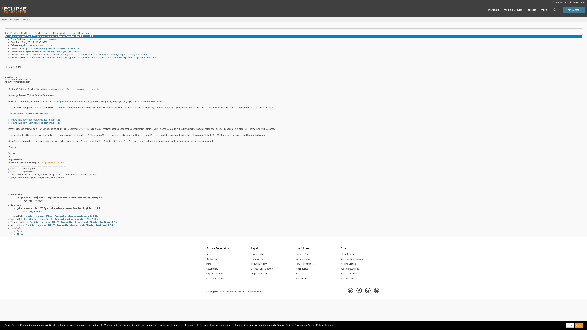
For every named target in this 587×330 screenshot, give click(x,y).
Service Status (348, 278)
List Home (85, 33)
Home (4, 20)
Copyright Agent (259, 264)
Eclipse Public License (262, 269)
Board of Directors (215, 278)
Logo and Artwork (214, 273)
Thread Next (46, 33)
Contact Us (212, 259)
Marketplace (302, 278)
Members (493, 9)
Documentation (303, 259)
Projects (531, 9)
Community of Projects (352, 259)
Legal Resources (259, 273)
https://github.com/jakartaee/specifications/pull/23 (34, 123)
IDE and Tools (347, 254)
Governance (212, 269)
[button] (555, 10)
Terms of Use (258, 259)
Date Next (21, 33)
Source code (26, 20)
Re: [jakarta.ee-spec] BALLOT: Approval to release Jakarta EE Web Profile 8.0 (63, 219)
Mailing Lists (302, 269)
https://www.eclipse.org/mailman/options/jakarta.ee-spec (57, 57)
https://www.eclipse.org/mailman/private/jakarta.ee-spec (51, 48)
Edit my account (560, 2)
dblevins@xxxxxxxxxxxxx (43, 39)
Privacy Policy (258, 254)
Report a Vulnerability (351, 273)
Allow (578, 325)
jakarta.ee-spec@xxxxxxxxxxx (37, 45)
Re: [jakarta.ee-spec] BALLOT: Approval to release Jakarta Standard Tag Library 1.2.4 (60, 197)
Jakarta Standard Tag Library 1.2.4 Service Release (64, 101)
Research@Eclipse (350, 269)
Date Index (59, 33)
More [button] (544, 9)
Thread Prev (33, 33)
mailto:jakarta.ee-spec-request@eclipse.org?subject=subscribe (117, 54)
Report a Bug (302, 254)
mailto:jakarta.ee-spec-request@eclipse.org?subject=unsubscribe (122, 57)
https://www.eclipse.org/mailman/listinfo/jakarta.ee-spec (54, 54)
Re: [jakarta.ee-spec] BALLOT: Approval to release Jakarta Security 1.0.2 (61, 216)
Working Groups (513, 9)
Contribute (14, 20)
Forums (299, 273)
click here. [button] (329, 325)
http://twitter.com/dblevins (18, 79)
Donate (575, 10)
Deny (570, 325)
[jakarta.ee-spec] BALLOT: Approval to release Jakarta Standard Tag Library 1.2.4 (58, 208)
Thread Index (71, 33)
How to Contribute (305, 264)
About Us (210, 254)
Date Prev (10, 33)
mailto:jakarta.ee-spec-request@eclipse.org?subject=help (49, 51)
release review (155, 101)
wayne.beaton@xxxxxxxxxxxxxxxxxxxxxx (72, 89)
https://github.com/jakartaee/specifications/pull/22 (34, 120)
